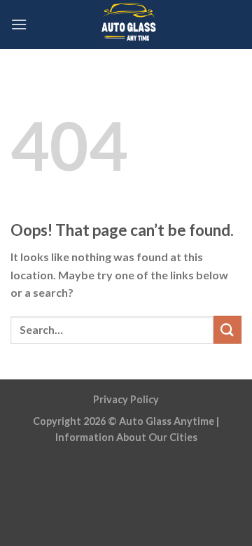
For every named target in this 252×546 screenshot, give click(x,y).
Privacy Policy (126, 399)
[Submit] (227, 329)
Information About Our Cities (126, 437)
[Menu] (18, 24)
